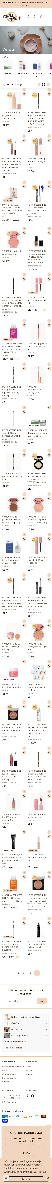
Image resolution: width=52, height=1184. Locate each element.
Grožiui (5, 1070)
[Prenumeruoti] (42, 1001)
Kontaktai (30, 1074)
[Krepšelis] (42, 17)
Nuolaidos (7, 1082)
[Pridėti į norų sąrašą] (24, 94)
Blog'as (29, 1067)
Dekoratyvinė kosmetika (13, 1067)
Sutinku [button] (26, 1179)
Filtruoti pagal (15, 84)
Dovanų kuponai (10, 1074)
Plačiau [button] (42, 1172)
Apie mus (30, 1070)
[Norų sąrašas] (35, 17)
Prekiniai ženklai (9, 1078)
